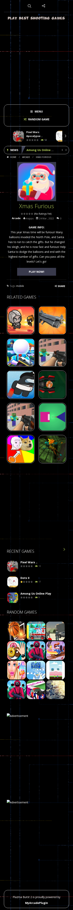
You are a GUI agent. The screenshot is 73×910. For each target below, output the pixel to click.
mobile (20, 286)
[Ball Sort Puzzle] (36, 689)
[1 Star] (22, 214)
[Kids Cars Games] (36, 630)
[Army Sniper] (55, 689)
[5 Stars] (32, 214)
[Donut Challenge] (16, 650)
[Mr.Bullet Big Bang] (55, 650)
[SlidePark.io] (36, 669)
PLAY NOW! (36, 272)
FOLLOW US (43, 6)
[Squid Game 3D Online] (36, 650)
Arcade (26, 157)
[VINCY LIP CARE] (16, 669)
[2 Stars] (24, 214)
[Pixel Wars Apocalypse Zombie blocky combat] (12, 566)
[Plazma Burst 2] (36, 18)
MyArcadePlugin (36, 903)
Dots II (24, 578)
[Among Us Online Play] (12, 597)
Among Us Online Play (41, 150)
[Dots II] (12, 582)
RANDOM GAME (38, 119)
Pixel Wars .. (28, 562)
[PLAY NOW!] (18, 136)
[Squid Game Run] (16, 689)
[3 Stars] (27, 214)
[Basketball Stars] (16, 630)
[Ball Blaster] (55, 669)
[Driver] (55, 630)
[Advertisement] (36, 61)
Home (13, 157)
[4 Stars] (29, 214)
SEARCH (29, 6)
